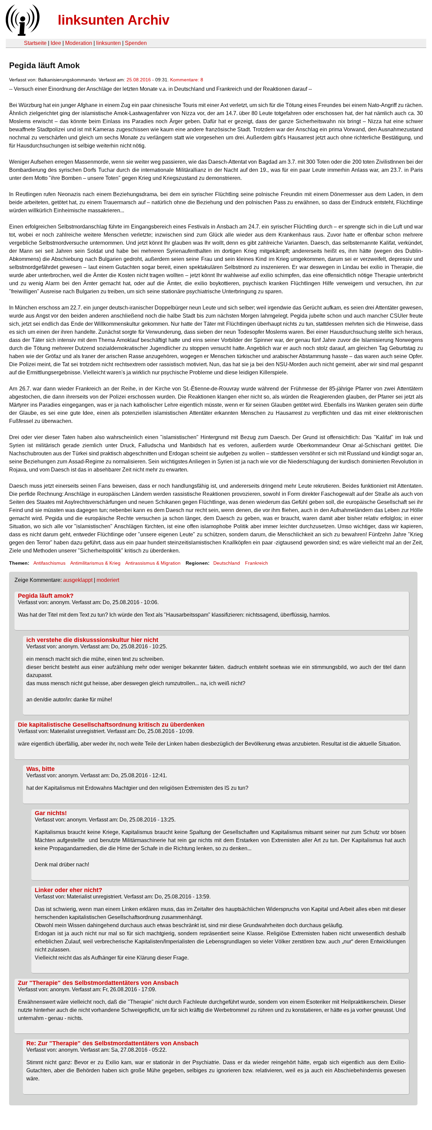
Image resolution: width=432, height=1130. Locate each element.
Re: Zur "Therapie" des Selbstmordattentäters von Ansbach (112, 1043)
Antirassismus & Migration (153, 563)
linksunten (108, 43)
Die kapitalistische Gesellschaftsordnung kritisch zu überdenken (111, 724)
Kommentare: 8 (186, 79)
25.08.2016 (139, 79)
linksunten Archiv (113, 19)
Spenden (136, 43)
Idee (56, 43)
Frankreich (256, 563)
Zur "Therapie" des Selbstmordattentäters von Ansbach (98, 982)
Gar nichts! (51, 813)
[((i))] (22, 34)
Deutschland (226, 563)
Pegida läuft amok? (46, 595)
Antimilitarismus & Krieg (95, 563)
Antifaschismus (49, 563)
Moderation (78, 43)
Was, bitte (40, 768)
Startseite (35, 43)
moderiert (108, 580)
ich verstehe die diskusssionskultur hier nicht (92, 640)
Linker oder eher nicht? (68, 890)
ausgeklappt (77, 580)
